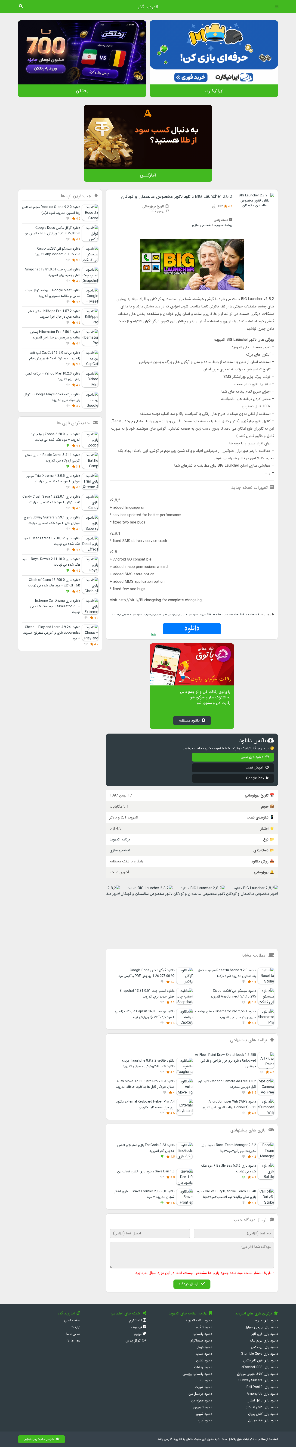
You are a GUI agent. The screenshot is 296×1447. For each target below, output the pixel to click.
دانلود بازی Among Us (262, 1394)
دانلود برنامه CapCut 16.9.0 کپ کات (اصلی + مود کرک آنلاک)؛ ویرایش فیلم (54, 355)
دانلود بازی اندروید (265, 1320)
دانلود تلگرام (204, 1327)
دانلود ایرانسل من (200, 1394)
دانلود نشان (204, 1360)
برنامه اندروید (223, 225)
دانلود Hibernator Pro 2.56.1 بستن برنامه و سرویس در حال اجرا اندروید (55, 334)
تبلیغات (75, 1327)
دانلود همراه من (201, 1400)
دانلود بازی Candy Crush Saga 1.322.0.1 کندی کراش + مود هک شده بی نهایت (51, 499)
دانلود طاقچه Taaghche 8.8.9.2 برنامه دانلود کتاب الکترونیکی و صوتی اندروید (148, 1063)
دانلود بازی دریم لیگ (264, 1340)
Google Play (255, 778)
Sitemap (74, 1340)
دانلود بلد (206, 1380)
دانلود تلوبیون (202, 1407)
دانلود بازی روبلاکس (264, 1347)
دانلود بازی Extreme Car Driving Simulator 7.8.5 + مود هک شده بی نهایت (55, 606)
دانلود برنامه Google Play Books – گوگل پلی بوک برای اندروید (52, 397)
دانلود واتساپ (202, 1334)
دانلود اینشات (203, 1367)
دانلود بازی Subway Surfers (258, 1380)
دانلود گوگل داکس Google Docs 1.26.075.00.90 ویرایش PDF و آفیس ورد (52, 230)
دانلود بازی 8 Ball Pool (262, 1387)
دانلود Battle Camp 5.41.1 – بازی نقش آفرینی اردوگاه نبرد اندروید (52, 457)
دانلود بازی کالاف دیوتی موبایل (257, 1374)
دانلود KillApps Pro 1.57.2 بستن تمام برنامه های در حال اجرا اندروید (54, 314)
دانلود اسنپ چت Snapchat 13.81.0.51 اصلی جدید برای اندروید (52, 272)
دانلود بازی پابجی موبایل (261, 1327)
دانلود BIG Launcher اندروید (214, 615)
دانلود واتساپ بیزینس (197, 1374)
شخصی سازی (201, 225)
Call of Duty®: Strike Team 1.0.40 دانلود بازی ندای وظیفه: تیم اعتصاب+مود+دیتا (226, 1194)
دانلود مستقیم (189, 720)
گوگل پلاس (134, 1340)
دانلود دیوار (204, 1347)
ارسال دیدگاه (189, 1284)
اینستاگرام (136, 1320)
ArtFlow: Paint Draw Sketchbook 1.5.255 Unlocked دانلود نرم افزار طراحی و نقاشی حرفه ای (225, 1060)
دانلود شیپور (204, 1414)
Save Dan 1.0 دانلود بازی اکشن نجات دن (146, 1171)
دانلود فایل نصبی (252, 757)
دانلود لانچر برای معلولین (155, 615)
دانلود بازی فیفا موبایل (263, 1420)
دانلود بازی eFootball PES (259, 1367)
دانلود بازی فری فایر (265, 1334)
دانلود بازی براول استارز (262, 1400)
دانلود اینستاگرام (201, 1340)
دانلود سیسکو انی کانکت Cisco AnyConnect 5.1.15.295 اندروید (57, 251)
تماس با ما (73, 1334)
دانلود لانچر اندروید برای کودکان (183, 615)
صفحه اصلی (72, 1320)
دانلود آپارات (204, 1420)
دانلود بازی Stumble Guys (259, 1354)
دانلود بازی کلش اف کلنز (262, 1407)
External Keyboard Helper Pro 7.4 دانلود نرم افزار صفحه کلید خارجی (145, 1104)
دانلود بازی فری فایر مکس (260, 1360)
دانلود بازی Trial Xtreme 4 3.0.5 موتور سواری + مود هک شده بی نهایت (53, 478)
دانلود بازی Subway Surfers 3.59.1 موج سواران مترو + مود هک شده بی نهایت (52, 520)
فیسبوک (137, 1327)
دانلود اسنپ (204, 1354)
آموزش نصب (255, 767)
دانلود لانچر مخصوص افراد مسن (127, 615)
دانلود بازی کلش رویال (263, 1414)
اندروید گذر (148, 6)
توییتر (138, 1334)
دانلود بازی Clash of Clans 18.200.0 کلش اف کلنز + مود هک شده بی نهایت (54, 582)
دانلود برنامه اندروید (198, 1320)
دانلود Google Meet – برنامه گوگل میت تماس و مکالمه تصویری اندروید (52, 293)
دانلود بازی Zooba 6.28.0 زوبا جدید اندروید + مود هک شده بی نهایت (55, 437)
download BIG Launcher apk (244, 615)
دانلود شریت (203, 1387)
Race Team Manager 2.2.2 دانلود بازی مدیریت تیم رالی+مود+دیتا (228, 1148)
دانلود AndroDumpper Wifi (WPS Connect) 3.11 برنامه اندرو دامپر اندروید (228, 1104)
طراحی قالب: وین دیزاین (39, 1439)
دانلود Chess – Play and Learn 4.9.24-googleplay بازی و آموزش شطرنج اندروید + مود (51, 633)
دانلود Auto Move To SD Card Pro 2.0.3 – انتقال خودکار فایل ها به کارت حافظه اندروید (144, 1084)
